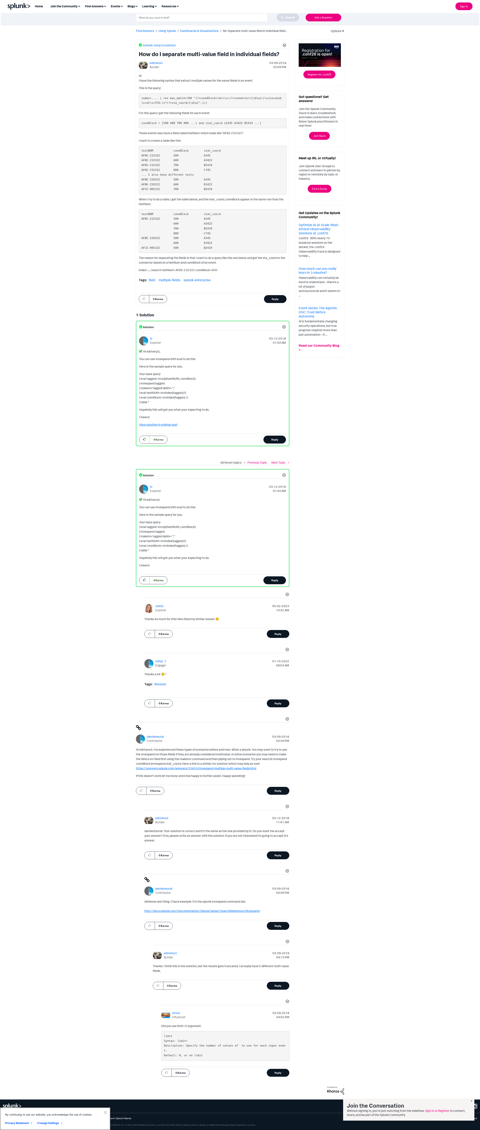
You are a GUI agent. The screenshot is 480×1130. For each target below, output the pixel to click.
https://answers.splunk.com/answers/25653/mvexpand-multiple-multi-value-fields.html (196, 768)
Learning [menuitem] (148, 6)
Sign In (464, 6)
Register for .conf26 (319, 74)
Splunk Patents (123, 1118)
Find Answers (145, 31)
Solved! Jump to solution (159, 45)
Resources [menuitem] (169, 6)
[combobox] (217, 17)
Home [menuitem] (39, 6)
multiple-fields (169, 280)
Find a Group (319, 188)
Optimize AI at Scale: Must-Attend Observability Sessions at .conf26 (319, 229)
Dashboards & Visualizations (199, 31)
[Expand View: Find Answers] (105, 6)
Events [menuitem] (115, 6)
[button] (283, 45)
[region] (55, 1118)
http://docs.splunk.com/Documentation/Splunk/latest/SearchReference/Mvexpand (202, 911)
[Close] (105, 1112)
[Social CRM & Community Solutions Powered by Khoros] (335, 1090)
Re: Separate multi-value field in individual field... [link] (255, 31)
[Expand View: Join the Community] (79, 6)
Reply (275, 299)
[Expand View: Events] (122, 6)
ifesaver (160, 684)
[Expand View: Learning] (156, 6)
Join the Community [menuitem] (64, 6)
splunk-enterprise (197, 280)
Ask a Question (323, 17)
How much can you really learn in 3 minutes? (317, 270)
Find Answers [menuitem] (94, 6)
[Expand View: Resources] (178, 6)
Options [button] (335, 31)
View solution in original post (158, 424)
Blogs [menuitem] (131, 6)
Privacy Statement (17, 1123)
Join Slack (319, 135)
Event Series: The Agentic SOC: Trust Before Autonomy (318, 312)
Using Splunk (167, 31)
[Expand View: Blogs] (136, 6)
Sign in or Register (437, 1111)
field (152, 280)
